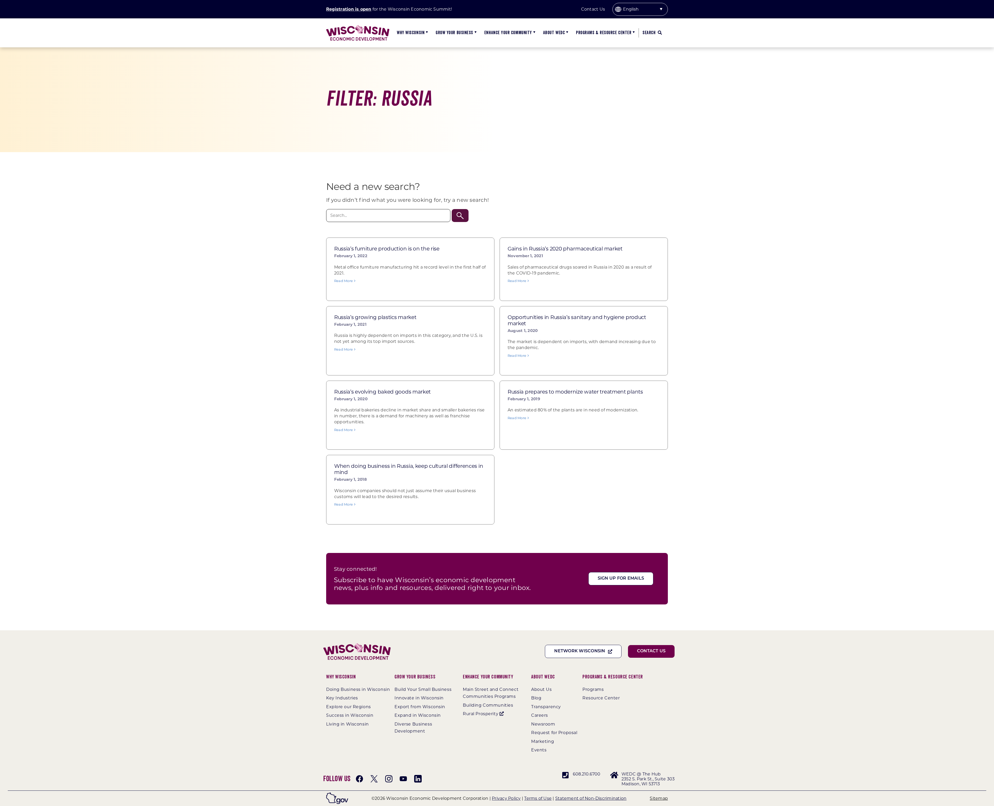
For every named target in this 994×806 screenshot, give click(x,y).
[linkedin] (417, 778)
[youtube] (403, 778)
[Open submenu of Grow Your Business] (475, 33)
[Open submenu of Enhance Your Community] (533, 33)
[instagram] (388, 778)
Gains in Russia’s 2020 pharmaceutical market (565, 249)
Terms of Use (538, 798)
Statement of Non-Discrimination (590, 798)
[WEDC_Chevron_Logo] (357, 27)
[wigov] (337, 794)
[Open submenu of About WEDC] (566, 33)
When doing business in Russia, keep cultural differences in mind (408, 469)
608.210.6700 (587, 774)
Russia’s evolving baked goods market (382, 392)
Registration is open (348, 9)
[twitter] (374, 778)
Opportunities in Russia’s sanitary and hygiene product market (577, 320)
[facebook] (359, 778)
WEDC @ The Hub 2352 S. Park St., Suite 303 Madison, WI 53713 (648, 779)
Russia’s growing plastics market (375, 317)
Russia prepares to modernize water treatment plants (575, 392)
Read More (343, 281)
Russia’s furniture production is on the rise (387, 249)
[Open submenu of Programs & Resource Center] (633, 33)
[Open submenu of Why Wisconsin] (426, 33)
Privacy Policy (506, 798)
